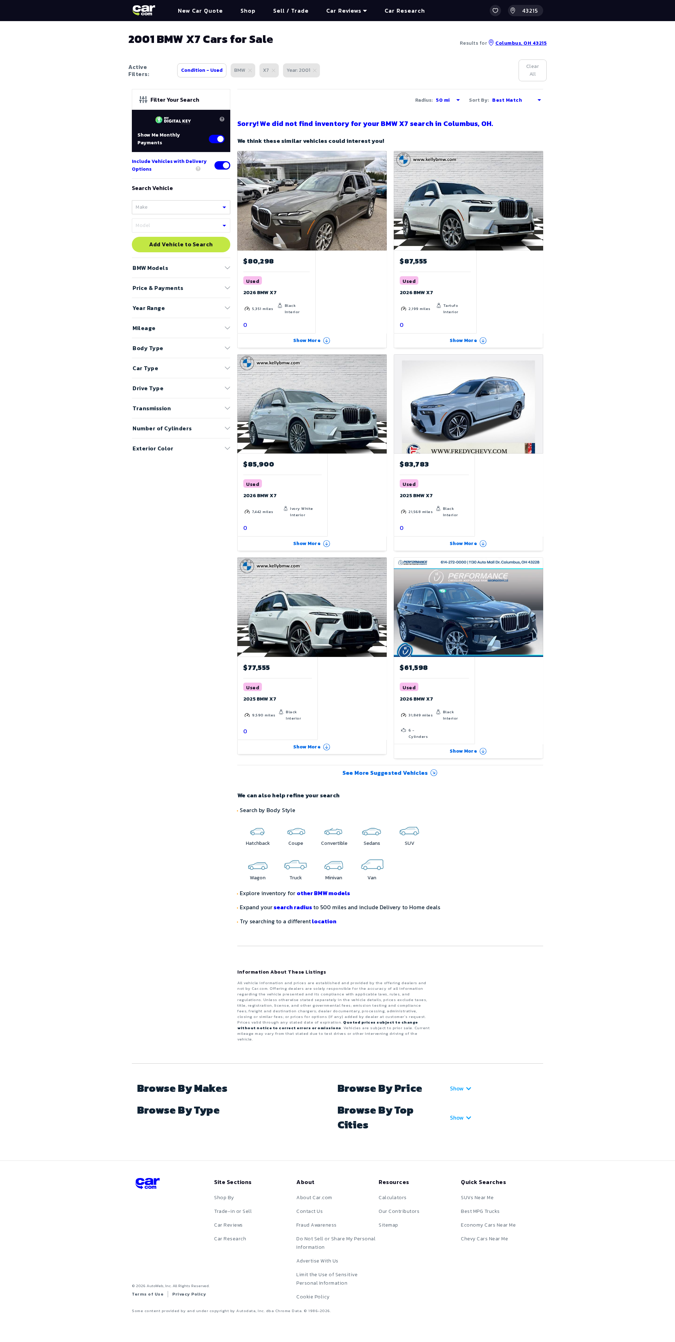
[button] (495, 10)
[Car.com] (144, 10)
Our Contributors (399, 1211)
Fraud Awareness (316, 1225)
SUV (409, 843)
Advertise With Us (317, 1261)
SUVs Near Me (477, 1197)
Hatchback (258, 843)
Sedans (372, 843)
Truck (295, 877)
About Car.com (314, 1197)
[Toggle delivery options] (222, 165)
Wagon (257, 877)
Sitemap (388, 1225)
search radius (293, 907)
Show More (307, 340)
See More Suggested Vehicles (385, 772)
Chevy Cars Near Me (484, 1238)
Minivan (333, 877)
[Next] (381, 200)
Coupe (295, 843)
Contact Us (309, 1211)
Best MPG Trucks (480, 1211)
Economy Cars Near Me (488, 1225)
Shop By (224, 1197)
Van (371, 877)
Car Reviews (228, 1225)
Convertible (334, 843)
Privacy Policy (189, 1294)
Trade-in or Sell (233, 1211)
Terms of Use (147, 1294)
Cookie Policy (313, 1296)
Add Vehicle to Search (181, 244)
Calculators (393, 1197)
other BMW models (323, 893)
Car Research (230, 1238)
